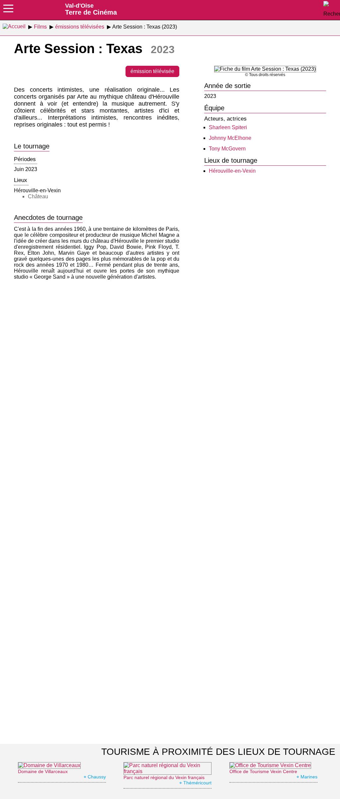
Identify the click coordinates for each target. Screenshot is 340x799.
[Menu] (8, 10)
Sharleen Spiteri (228, 127)
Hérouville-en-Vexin (232, 171)
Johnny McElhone (230, 138)
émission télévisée (152, 71)
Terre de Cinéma (91, 9)
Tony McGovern (227, 148)
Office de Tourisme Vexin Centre (263, 771)
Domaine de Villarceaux (43, 771)
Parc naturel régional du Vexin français (164, 777)
